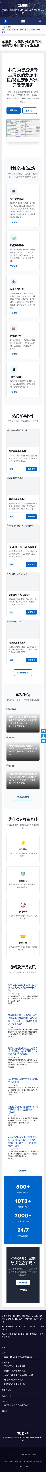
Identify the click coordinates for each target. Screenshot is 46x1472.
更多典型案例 (23, 797)
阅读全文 (11, 1003)
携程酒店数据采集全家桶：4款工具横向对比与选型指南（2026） (23, 1109)
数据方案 (5, 1362)
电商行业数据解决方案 (13, 1379)
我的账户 (5, 1411)
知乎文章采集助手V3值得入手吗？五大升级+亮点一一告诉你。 (22, 987)
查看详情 (31, 469)
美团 (8, 30)
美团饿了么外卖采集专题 (14, 1366)
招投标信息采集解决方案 (14, 1384)
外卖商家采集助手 (17, 451)
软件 (3, 32)
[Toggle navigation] (23, 21)
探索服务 (13, 110)
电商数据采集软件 (17, 642)
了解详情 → (14, 222)
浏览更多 (23, 1171)
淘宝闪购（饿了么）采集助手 (23, 547)
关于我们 (23, 1290)
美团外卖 (15, 30)
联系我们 (29, 110)
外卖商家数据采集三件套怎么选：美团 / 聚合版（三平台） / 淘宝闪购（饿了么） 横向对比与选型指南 (22, 1141)
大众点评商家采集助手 (19, 594)
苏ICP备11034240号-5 (30, 1455)
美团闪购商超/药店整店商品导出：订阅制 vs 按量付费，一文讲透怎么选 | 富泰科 (23, 1051)
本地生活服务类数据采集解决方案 (18, 1375)
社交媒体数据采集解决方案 (15, 1370)
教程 (21, 30)
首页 (4, 1347)
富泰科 (23, 6)
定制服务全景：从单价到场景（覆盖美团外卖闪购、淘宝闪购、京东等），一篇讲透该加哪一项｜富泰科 (22, 1019)
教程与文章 (6, 1395)
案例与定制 (6, 1390)
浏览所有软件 (23, 672)
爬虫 (3, 30)
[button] (40, 21)
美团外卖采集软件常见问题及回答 (18, 1357)
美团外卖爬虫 (35, 30)
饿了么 (27, 30)
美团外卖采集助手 (17, 499)
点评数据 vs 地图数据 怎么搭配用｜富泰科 (23, 1080)
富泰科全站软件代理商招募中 (16, 1405)
